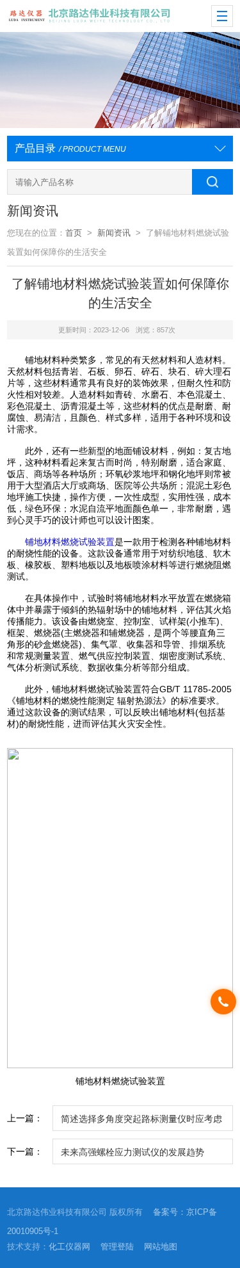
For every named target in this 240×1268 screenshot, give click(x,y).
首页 (73, 233)
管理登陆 (117, 1246)
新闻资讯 (114, 233)
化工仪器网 (69, 1246)
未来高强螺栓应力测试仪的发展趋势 (132, 1152)
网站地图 (160, 1246)
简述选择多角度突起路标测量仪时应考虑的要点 (141, 1122)
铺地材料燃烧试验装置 (70, 542)
